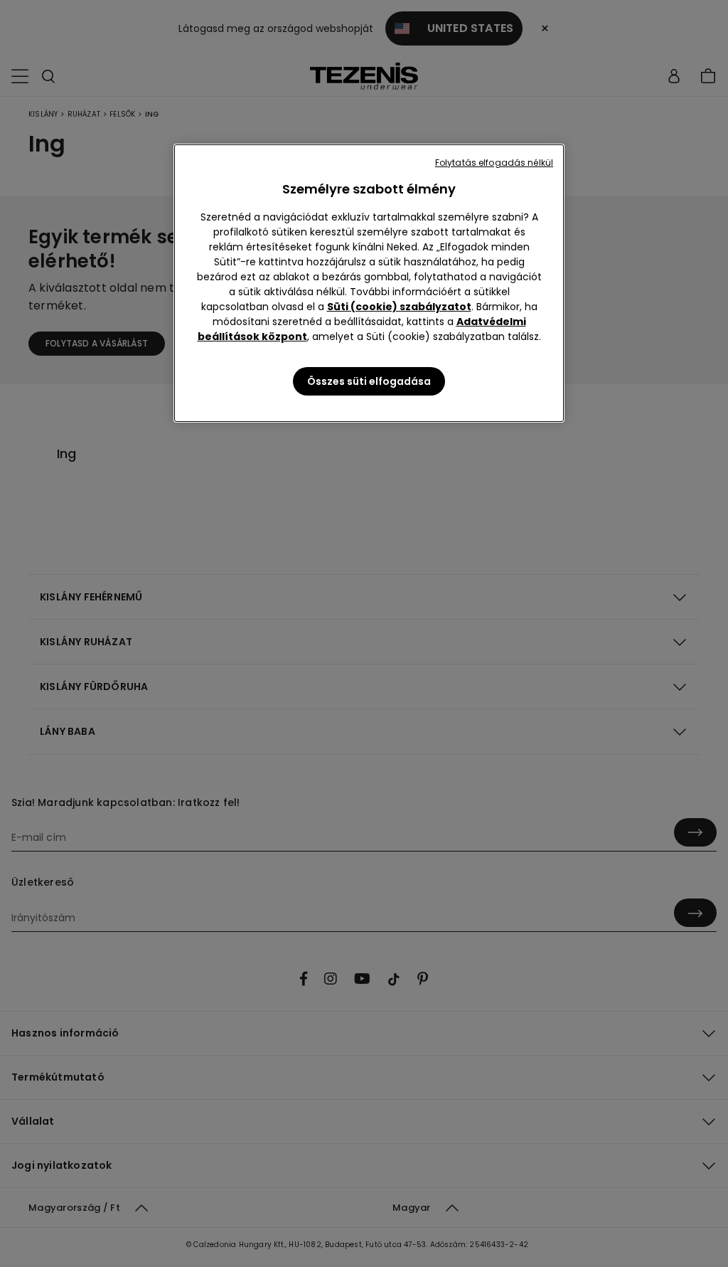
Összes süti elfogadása (369, 381)
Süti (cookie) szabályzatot (399, 306)
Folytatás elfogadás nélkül (494, 163)
